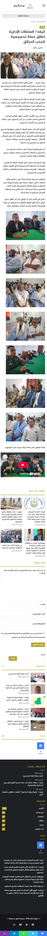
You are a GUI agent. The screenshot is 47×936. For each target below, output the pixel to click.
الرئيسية (40, 21)
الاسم (42, 604)
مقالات (41, 820)
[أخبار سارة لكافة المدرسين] (38, 677)
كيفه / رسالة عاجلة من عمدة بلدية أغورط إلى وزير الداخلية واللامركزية (17, 688)
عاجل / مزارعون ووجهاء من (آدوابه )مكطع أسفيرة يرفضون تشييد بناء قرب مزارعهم (17, 712)
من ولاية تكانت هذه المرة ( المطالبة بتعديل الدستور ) (11, 546)
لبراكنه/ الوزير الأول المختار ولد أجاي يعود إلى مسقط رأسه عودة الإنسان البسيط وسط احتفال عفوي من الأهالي (23, 893)
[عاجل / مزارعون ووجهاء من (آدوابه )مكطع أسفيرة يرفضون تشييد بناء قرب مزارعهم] (38, 712)
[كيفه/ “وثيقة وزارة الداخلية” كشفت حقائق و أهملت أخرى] (38, 701)
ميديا (41, 825)
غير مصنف (39, 812)
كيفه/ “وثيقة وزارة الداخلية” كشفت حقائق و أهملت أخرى (17, 699)
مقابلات (40, 816)
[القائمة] (43, 7)
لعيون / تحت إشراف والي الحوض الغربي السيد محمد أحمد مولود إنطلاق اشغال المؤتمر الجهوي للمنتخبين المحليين (11, 516)
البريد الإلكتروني (38, 614)
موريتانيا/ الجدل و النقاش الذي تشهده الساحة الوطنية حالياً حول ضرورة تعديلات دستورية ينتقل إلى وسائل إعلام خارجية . (35, 548)
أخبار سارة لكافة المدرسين (18, 673)
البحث (43, 654)
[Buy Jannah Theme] (23, 16)
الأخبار (33, 21)
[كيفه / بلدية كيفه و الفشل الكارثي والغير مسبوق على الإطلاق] (38, 725)
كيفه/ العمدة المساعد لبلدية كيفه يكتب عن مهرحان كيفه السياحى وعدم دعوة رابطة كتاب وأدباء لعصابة (36, 516)
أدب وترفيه (39, 829)
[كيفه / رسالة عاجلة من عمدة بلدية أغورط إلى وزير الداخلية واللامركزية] (38, 689)
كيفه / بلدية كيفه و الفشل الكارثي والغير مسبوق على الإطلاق (18, 724)
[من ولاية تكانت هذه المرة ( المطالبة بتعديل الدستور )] (11, 536)
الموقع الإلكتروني (39, 623)
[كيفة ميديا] (24, 6)
